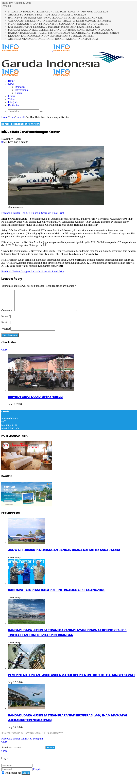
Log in (26, 773)
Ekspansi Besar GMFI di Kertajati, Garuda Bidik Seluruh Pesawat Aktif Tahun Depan (54, 26)
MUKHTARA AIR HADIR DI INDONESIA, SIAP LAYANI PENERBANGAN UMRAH (58, 23)
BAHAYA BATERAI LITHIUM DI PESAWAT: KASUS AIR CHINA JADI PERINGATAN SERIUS (63, 32)
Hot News (28, 124)
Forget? (37, 769)
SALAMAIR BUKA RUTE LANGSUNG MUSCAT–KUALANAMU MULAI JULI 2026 (58, 11)
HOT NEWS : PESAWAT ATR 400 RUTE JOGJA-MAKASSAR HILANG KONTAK (55, 17)
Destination (14, 105)
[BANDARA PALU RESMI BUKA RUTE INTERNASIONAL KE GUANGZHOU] (26, 582)
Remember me (13, 772)
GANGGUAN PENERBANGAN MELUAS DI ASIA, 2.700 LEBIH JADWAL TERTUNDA (59, 20)
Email (5, 322)
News (11, 83)
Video (11, 99)
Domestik (20, 86)
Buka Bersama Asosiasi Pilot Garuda (35, 397)
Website (5, 328)
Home (11, 80)
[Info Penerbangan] (52, 50)
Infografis (13, 102)
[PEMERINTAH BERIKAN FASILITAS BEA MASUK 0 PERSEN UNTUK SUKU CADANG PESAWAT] (26, 668)
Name (5, 316)
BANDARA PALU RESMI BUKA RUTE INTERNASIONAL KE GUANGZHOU (56, 590)
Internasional (21, 90)
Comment (7, 310)
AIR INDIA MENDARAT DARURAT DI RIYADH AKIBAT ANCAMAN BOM (53, 38)
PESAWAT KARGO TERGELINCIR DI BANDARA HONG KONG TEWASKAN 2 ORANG (60, 29)
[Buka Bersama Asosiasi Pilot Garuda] (41, 390)
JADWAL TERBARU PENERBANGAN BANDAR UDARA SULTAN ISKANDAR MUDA (64, 550)
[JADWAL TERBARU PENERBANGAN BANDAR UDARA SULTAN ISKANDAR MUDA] (26, 542)
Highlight (17, 124)
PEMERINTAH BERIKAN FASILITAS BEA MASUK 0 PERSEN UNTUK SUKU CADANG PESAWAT (71, 675)
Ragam (18, 93)
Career (11, 96)
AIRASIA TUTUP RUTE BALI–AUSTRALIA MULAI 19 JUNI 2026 (47, 14)
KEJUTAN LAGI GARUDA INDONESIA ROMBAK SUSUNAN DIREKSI (51, 35)
